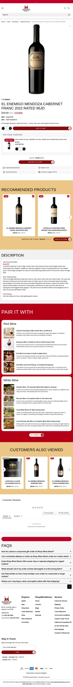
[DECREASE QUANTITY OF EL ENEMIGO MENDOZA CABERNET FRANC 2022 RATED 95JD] (3, 128)
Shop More (25, 608)
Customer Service (60, 601)
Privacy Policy (59, 608)
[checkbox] (33, 196)
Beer (23, 604)
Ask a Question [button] (49, 513)
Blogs (37, 608)
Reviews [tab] (5, 516)
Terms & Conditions (41, 673)
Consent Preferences (62, 633)
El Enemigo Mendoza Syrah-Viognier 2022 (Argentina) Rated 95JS (60, 482)
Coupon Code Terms (61, 619)
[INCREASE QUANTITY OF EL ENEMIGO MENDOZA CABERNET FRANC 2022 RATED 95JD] (10, 128)
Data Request (59, 629)
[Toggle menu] (2, 8)
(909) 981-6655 (27, 684)
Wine (23, 615)
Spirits (24, 601)
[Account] (65, 8)
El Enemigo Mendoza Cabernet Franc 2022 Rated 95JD (19, 229)
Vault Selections (27, 612)
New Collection (27, 619)
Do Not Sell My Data (61, 626)
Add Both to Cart (35, 162)
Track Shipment (60, 612)
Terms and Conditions (62, 615)
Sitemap (38, 615)
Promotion (25, 622)
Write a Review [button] (64, 513)
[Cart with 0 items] (69, 8)
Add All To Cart (61, 239)
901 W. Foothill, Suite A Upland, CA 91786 (8, 608)
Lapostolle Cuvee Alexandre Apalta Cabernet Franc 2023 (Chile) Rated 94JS (12, 482)
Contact (38, 604)
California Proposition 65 (63, 622)
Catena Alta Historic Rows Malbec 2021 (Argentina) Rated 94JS (54, 229)
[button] (70, 217)
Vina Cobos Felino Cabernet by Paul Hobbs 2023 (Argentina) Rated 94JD (41, 139)
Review (37, 612)
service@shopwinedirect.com (59, 682)
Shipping (57, 604)
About (37, 601)
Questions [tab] (17, 516)
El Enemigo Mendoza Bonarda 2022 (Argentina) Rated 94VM (36, 482)
